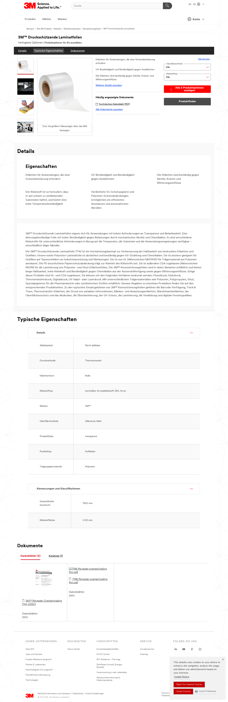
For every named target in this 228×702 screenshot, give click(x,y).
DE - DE (192, 4)
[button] (205, 691)
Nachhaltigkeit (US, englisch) (39, 670)
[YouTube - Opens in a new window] (183, 649)
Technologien (32, 680)
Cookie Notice (181, 677)
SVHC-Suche (102, 654)
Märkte (46, 19)
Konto (196, 19)
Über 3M (30, 649)
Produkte (30, 19)
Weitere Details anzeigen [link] (109, 85)
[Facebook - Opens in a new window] (191, 649)
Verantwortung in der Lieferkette (111, 672)
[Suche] (167, 5)
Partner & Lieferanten (36, 665)
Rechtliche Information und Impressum (54, 694)
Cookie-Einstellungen (94, 694)
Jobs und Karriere (34, 654)
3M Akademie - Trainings (108, 659)
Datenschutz (78, 694)
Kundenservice (147, 649)
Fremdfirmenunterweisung (38, 675)
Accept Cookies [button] (183, 692)
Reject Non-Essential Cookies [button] (189, 685)
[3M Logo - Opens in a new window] (43, 5)
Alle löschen (204, 59)
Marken (62, 19)
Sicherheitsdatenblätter (107, 649)
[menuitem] (22, 50)
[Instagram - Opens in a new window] (199, 649)
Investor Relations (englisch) (39, 659)
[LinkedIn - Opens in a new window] (175, 649)
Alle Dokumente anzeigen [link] (109, 109)
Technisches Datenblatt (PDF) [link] (114, 104)
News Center (73, 649)
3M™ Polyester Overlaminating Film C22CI (42, 603)
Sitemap (144, 654)
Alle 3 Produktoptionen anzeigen (189, 89)
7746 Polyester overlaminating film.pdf (88, 581)
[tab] (30, 556)
